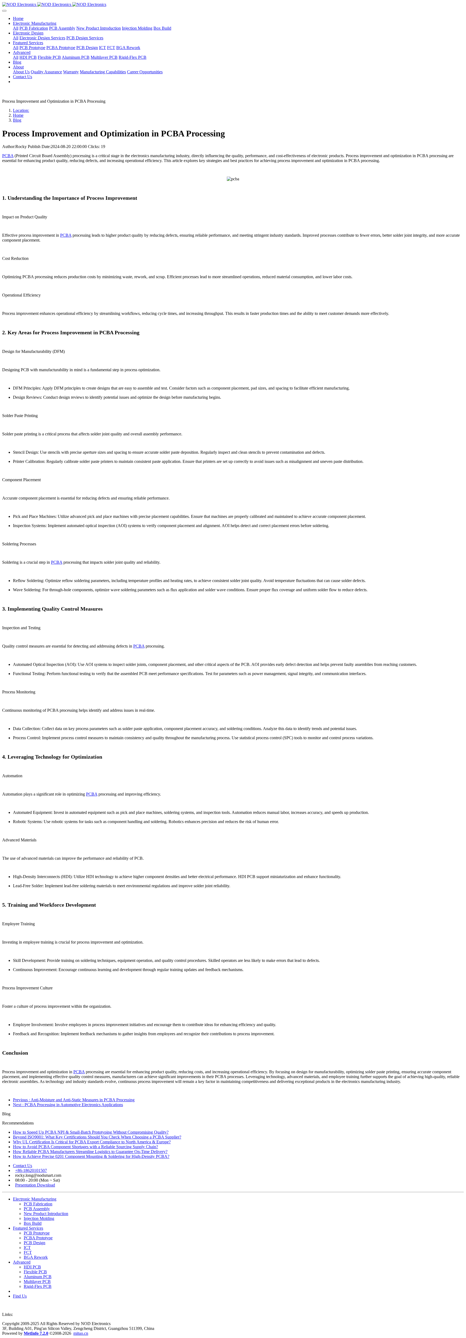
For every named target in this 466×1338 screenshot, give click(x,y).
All (15, 28)
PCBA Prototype (38, 1238)
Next (68, 1104)
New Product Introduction (46, 1213)
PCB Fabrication (38, 1204)
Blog (17, 120)
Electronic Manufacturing (34, 1199)
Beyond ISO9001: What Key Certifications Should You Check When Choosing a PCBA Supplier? (97, 1137)
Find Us (20, 1296)
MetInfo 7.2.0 (36, 1333)
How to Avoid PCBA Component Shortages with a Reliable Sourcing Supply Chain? (85, 1146)
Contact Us (22, 1165)
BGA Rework (36, 1257)
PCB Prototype (37, 1233)
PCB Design (34, 1242)
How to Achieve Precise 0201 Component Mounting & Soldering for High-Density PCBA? (91, 1156)
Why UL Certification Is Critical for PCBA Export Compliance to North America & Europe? (92, 1142)
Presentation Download (35, 1185)
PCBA (7, 155)
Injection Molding (39, 1218)
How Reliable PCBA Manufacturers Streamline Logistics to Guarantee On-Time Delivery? (90, 1151)
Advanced (21, 1262)
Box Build (33, 1223)
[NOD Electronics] (233, 4)
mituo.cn (80, 1333)
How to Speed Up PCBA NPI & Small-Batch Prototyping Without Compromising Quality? (91, 1132)
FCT (28, 1252)
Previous (74, 1100)
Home (18, 18)
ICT (27, 1247)
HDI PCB (32, 1267)
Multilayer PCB (37, 1281)
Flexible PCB (35, 1272)
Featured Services (28, 1228)
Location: (21, 110)
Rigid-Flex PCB (38, 1286)
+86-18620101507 (31, 1170)
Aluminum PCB (38, 1276)
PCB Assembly (37, 1208)
